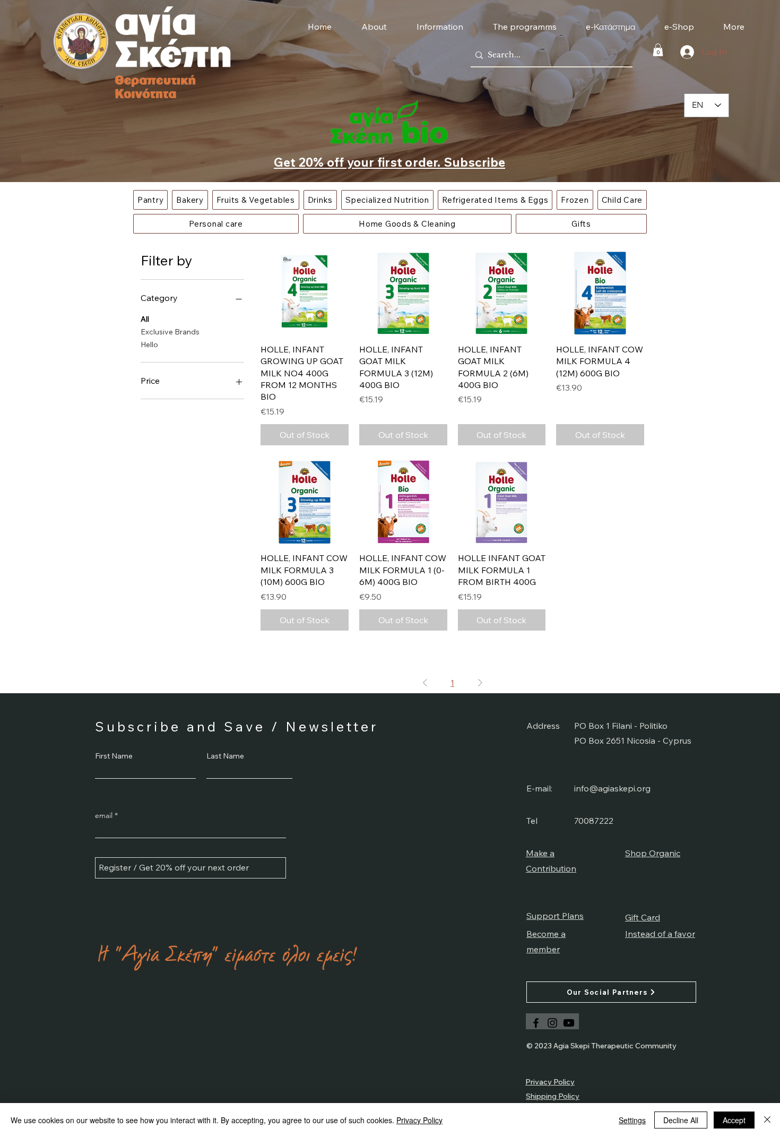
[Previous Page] (425, 682)
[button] (658, 50)
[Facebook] (536, 1023)
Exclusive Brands (170, 332)
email (103, 815)
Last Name (225, 756)
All (145, 319)
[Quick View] (305, 291)
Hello (149, 344)
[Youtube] (568, 1023)
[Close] (767, 1120)
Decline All (680, 1120)
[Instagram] (552, 1023)
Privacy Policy (419, 1120)
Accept (734, 1120)
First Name (114, 756)
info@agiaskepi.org (612, 788)
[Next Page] (480, 682)
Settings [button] (632, 1120)
